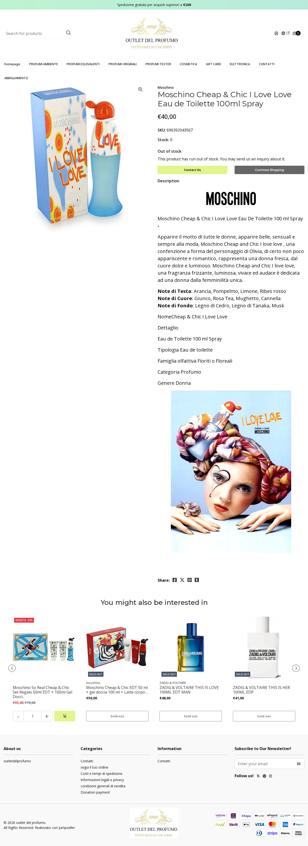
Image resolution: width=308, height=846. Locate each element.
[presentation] (12, 668)
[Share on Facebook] (175, 580)
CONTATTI (267, 64)
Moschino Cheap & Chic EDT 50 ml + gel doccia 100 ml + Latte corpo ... (117, 689)
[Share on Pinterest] (189, 580)
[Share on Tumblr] (197, 580)
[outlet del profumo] (154, 33)
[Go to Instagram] (270, 776)
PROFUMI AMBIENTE (43, 64)
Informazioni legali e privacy (102, 779)
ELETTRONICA (240, 64)
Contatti (87, 761)
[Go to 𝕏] (258, 776)
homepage (12, 64)
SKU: (162, 130)
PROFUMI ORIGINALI (123, 64)
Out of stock (169, 151)
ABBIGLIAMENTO (16, 78)
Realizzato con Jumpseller (55, 827)
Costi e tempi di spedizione (101, 773)
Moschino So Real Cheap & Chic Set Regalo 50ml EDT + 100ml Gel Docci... (42, 692)
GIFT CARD (213, 64)
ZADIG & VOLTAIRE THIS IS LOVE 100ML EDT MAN (189, 689)
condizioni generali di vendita (103, 786)
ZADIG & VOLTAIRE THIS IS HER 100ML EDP (261, 689)
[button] (285, 33)
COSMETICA (188, 64)
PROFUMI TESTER (158, 64)
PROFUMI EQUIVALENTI (83, 64)
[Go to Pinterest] (264, 776)
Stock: (163, 139)
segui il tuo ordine (94, 767)
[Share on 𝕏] (182, 580)
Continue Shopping (269, 170)
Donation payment (95, 792)
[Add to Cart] (64, 716)
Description (168, 180)
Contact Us (192, 170)
